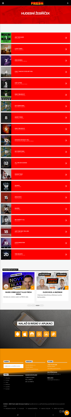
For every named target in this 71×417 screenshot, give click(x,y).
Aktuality (7, 378)
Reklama (7, 384)
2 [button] (33, 305)
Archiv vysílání (45, 408)
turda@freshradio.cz (30, 371)
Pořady (7, 380)
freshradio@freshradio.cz (54, 374)
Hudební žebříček (33, 408)
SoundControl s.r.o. (34, 404)
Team (6, 382)
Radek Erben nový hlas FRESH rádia (18, 293)
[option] (18, 287)
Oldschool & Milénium (52, 292)
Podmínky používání (47, 404)
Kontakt (7, 389)
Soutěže (7, 386)
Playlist (21, 408)
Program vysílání (10, 408)
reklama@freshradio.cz (53, 379)
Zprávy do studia (59, 408)
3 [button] (37, 305)
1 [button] (29, 305)
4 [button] (41, 305)
